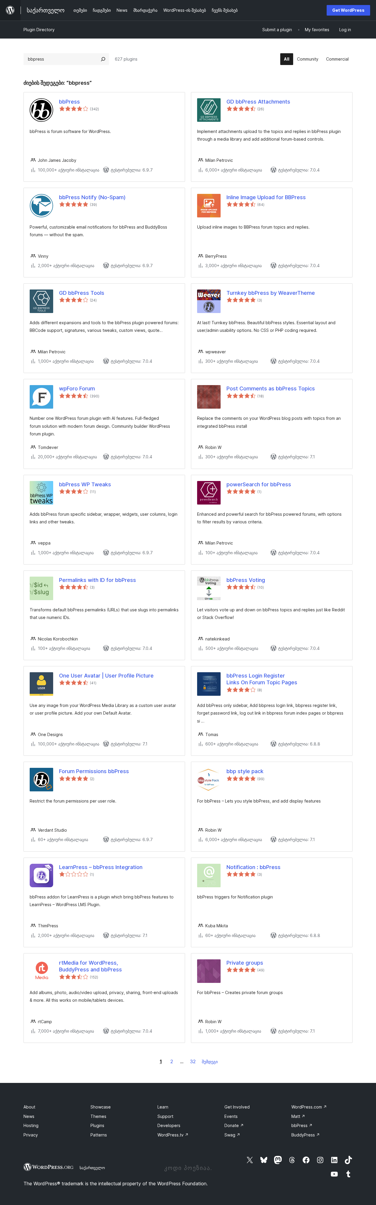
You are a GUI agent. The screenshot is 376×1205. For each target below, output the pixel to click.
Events (231, 1116)
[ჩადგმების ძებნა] (103, 59)
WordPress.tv (173, 1134)
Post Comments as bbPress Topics (270, 388)
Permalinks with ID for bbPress (97, 580)
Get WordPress (348, 10)
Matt (298, 1116)
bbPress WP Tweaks (85, 484)
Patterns (98, 1134)
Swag (232, 1134)
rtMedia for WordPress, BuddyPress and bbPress (90, 966)
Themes (98, 1116)
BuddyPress (305, 1134)
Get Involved (237, 1106)
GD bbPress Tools (81, 293)
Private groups (244, 963)
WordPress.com (309, 1106)
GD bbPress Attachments (258, 102)
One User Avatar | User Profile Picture (106, 676)
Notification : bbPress (253, 867)
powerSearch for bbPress (258, 484)
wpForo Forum (77, 388)
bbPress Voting (245, 580)
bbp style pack (244, 771)
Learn (162, 1106)
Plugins (97, 1125)
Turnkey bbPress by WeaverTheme (270, 293)
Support (165, 1116)
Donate (234, 1125)
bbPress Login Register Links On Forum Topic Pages (261, 679)
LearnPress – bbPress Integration (100, 867)
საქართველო (92, 1167)
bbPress (69, 102)
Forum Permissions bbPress (94, 771)
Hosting (31, 1125)
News (29, 1116)
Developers (168, 1125)
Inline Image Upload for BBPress (266, 197)
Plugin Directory (39, 29)
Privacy (31, 1134)
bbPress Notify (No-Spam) (92, 197)
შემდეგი (210, 1061)
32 (193, 1061)
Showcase (100, 1106)
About (29, 1106)
